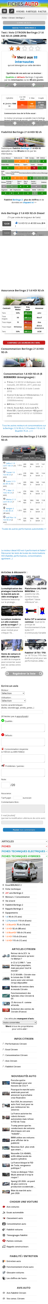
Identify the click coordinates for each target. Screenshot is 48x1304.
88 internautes (26, 59)
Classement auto (15, 1218)
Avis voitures (13, 1206)
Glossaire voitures (15, 1272)
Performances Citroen (16, 1043)
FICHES (21, 11)
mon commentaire (24, 830)
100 (18, 932)
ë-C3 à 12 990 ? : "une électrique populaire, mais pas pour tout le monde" (21, 966)
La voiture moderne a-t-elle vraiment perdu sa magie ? (11, 622)
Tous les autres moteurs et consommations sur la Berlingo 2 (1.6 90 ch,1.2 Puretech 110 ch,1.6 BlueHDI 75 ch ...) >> (24, 428)
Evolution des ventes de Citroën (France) (22, 1010)
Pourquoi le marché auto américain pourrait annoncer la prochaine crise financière (23, 1093)
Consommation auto (16, 1224)
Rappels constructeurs (17, 1246)
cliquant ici (28, 202)
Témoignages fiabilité (17, 1235)
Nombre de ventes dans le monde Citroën (22, 988)
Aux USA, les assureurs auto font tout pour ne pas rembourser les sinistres (22, 1105)
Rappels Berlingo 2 (14, 908)
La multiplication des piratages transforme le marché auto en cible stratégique (12, 592)
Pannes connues (14, 1241)
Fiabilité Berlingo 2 (14, 904)
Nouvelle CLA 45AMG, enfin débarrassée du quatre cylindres (21, 1156)
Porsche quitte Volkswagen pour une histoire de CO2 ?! (21, 1083)
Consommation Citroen (16, 1055)
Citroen (12, 18)
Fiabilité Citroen (13, 1066)
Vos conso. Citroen (15, 1298)
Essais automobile (15, 1212)
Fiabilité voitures (15, 1229)
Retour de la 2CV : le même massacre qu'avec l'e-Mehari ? (22, 956)
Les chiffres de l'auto (17, 1278)
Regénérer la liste (24, 673)
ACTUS (43, 11)
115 (16, 940)
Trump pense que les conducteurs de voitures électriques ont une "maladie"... (23, 1129)
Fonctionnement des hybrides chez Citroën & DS (22, 996)
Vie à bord (10, 901)
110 (18, 920)
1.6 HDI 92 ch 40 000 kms (29, 223)
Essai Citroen (11, 1049)
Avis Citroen (11, 1061)
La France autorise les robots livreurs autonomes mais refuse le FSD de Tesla (22, 1117)
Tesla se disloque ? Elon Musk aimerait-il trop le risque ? (22, 1175)
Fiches (4, 18)
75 (17, 924)
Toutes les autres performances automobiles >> (24, 529)
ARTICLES (32, 11)
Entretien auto (14, 1261)
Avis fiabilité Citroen (16, 1293)
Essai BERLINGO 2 (13, 885)
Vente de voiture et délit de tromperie (11, 655)
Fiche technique (13, 889)
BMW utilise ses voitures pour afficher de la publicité (22, 1140)
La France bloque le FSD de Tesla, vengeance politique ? (22, 1165)
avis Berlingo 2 (14, 893)
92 (15, 928)
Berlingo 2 (20, 18)
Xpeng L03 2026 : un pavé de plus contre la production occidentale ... (23, 1184)
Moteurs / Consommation (17, 897)
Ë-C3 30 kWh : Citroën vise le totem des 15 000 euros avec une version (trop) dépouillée (23, 978)
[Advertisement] (24, 261)
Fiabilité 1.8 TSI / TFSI (35, 652)
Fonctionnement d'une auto (20, 1267)
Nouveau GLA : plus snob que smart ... (22, 1148)
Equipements (11, 912)
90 (13, 916)
